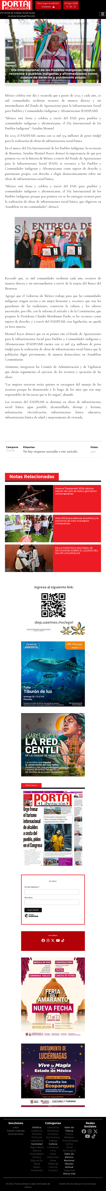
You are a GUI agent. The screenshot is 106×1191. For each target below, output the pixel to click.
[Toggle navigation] (102, 14)
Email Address (32, 887)
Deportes (69, 1170)
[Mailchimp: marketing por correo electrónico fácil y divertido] (31, 917)
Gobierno (36, 1130)
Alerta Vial (69, 1173)
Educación (37, 1160)
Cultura (10, 450)
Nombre (28, 897)
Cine (53, 1150)
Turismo (53, 1170)
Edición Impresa (16, 1130)
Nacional (69, 1160)
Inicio (16, 1127)
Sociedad (37, 1144)
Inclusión (53, 1134)
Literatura (53, 1147)
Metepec (69, 1137)
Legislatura (36, 1140)
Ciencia (53, 1167)
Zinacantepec (70, 1140)
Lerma (69, 1144)
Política (36, 1127)
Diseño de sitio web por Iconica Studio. (77, 1184)
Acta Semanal (15, 1134)
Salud (37, 1164)
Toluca (69, 1134)
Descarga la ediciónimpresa (48, 5)
